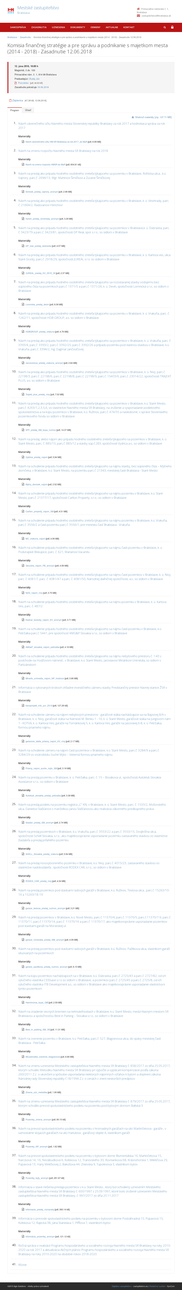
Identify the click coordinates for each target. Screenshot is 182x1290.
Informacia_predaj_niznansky (40, 1209)
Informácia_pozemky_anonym (40, 1236)
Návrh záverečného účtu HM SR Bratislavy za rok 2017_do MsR (57, 141)
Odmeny (95, 27)
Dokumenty (77, 27)
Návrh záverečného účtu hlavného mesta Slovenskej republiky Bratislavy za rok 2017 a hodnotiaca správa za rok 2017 (91, 125)
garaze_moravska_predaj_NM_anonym (45, 939)
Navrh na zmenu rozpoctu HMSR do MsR (46, 164)
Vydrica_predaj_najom (37, 457)
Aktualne (112, 27)
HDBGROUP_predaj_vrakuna (40, 331)
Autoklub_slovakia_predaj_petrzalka (43, 795)
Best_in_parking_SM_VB (38, 1029)
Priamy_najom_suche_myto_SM (42, 768)
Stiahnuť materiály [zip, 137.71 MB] (153, 117)
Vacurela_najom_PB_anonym (40, 565)
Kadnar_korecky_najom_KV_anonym (44, 619)
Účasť (28, 110)
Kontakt (129, 27)
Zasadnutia (39, 27)
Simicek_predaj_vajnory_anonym (42, 191)
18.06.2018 (43, 87)
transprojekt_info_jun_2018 (39, 705)
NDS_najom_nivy (34, 592)
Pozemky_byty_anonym (37, 1177)
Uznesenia (58, 27)
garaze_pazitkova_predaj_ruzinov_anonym (47, 966)
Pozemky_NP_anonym (37, 1146)
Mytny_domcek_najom (37, 484)
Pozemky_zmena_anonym (39, 1119)
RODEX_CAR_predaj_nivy (39, 880)
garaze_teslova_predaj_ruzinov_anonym (46, 908)
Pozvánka (22, 82)
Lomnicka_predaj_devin (38, 304)
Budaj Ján (34, 78)
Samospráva (18, 27)
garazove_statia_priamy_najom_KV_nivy (46, 741)
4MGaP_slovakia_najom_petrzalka (43, 646)
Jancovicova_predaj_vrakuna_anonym (45, 362)
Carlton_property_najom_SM (40, 511)
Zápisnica (17, 100)
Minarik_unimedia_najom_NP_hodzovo (45, 678)
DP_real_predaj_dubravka (39, 245)
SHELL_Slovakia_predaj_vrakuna (42, 853)
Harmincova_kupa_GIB (37, 1002)
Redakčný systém (157, 1286)
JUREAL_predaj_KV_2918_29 (41, 273)
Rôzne (22, 1265)
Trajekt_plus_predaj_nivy (38, 394)
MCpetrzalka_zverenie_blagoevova (43, 1056)
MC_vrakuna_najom (36, 538)
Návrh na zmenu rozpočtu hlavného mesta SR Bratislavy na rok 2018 (63, 151)
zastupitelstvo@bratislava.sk (156, 15)
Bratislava (12, 37)
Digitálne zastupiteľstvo (122, 1286)
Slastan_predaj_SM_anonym (40, 822)
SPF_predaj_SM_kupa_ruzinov (41, 429)
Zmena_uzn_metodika (37, 1092)
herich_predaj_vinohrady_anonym (43, 218)
